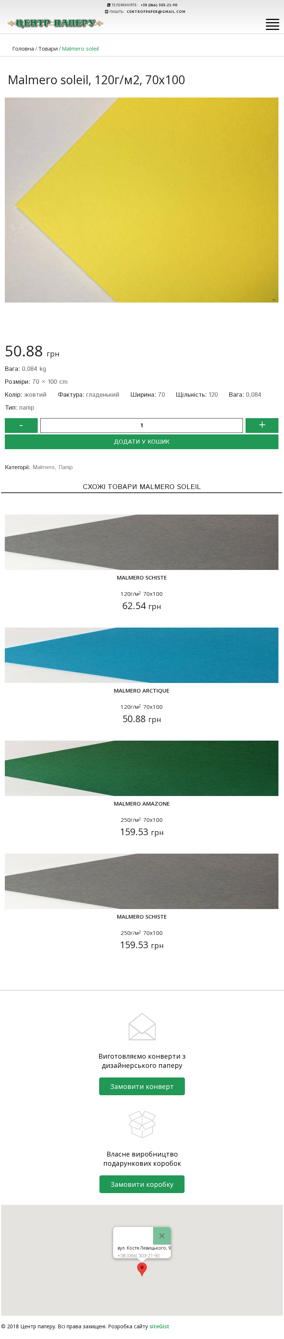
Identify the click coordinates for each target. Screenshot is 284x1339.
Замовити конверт (142, 1086)
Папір (65, 467)
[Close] (162, 1236)
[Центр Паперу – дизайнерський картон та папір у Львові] (55, 23)
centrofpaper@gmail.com (156, 11)
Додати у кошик (141, 442)
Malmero (44, 467)
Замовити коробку (142, 1184)
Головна (23, 48)
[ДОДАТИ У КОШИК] (15, 559)
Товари (48, 48)
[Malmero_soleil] (141, 200)
